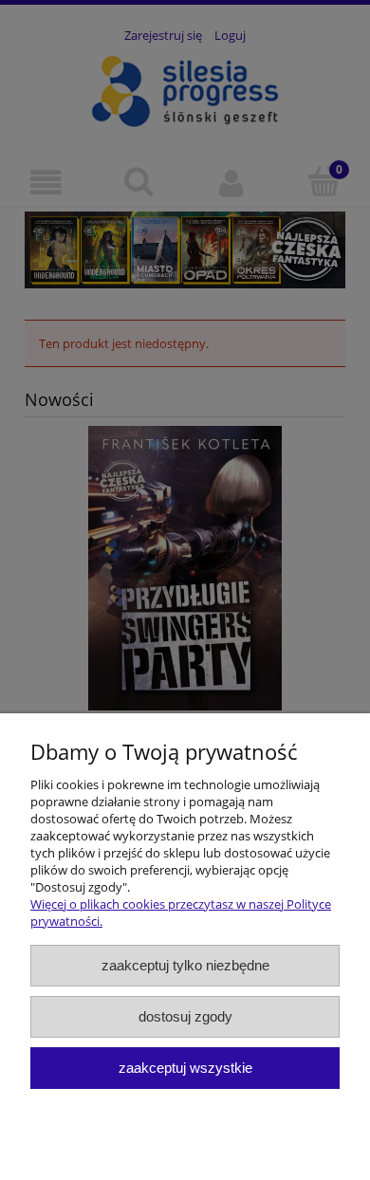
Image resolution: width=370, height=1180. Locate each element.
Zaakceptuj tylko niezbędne (185, 965)
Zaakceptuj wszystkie (185, 1068)
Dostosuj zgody (185, 1016)
